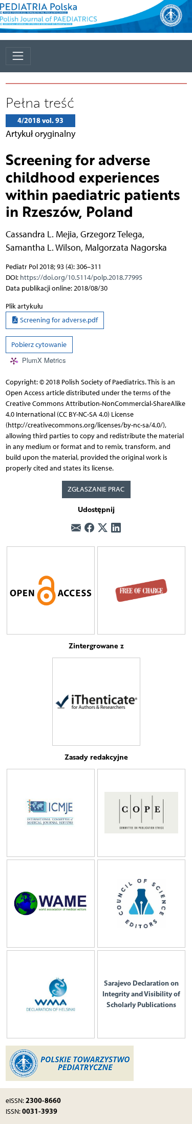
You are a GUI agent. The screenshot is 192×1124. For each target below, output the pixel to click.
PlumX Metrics (44, 360)
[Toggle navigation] (18, 56)
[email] (76, 528)
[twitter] (103, 528)
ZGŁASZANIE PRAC (96, 489)
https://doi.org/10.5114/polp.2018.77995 (81, 277)
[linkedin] (116, 528)
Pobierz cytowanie (39, 344)
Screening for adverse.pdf (58, 320)
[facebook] (89, 528)
